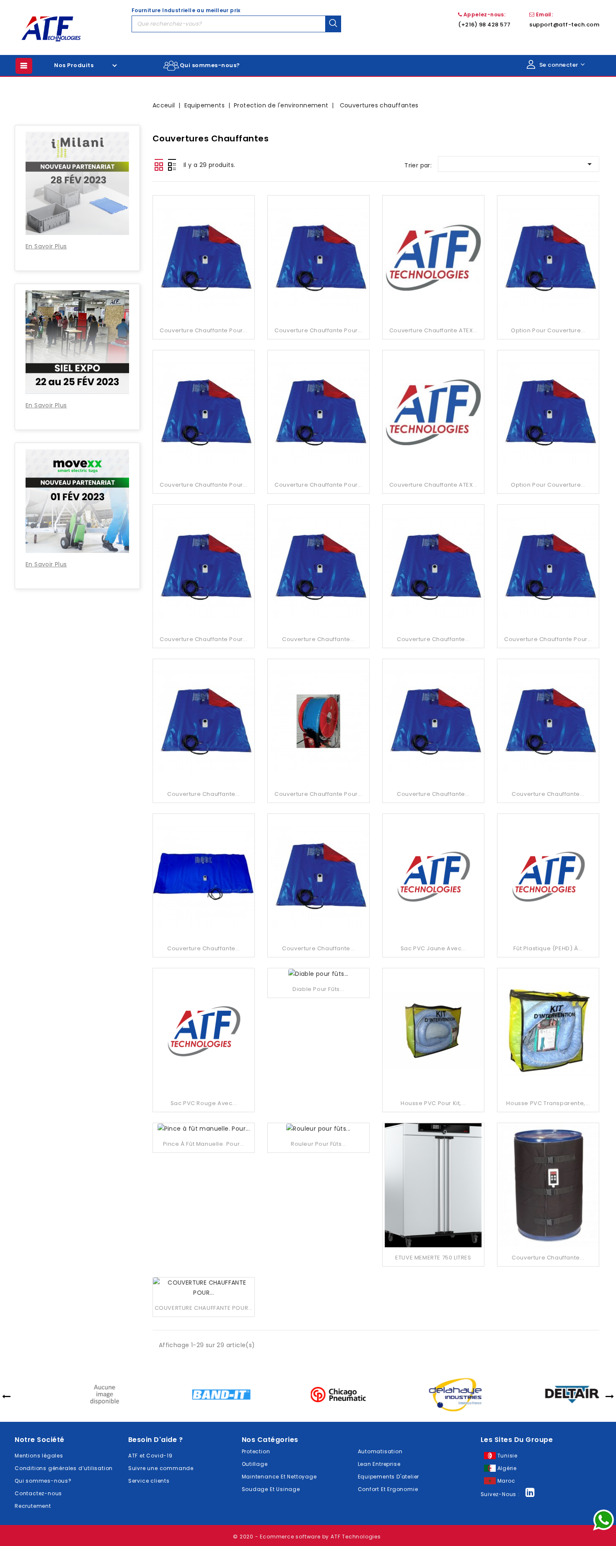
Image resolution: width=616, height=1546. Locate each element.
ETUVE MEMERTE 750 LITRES (433, 1258)
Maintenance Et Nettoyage (279, 1476)
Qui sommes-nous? (210, 65)
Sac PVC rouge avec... (204, 1103)
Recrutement (33, 1506)
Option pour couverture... (548, 330)
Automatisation (380, 1451)
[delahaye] (423, 1394)
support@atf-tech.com (564, 25)
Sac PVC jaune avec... (433, 948)
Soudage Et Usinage (271, 1489)
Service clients (149, 1480)
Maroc (506, 1480)
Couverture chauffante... (318, 639)
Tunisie (507, 1455)
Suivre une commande (161, 1468)
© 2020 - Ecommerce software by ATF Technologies (307, 1536)
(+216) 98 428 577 (484, 25)
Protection (256, 1451)
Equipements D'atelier (388, 1476)
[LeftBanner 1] (77, 103)
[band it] (190, 1394)
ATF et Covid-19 (150, 1455)
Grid (159, 165)
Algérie (507, 1468)
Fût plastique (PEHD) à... (547, 948)
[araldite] (73, 1394)
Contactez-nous (38, 1493)
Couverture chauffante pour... (203, 330)
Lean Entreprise (379, 1464)
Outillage (255, 1464)
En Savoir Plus (46, 246)
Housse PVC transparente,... (548, 1103)
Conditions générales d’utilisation (64, 1468)
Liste (172, 165)
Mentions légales (39, 1455)
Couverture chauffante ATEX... (433, 330)
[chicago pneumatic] (307, 1394)
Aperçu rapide (203, 241)
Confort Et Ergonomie (388, 1489)
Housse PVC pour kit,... (433, 1103)
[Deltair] (541, 1394)
